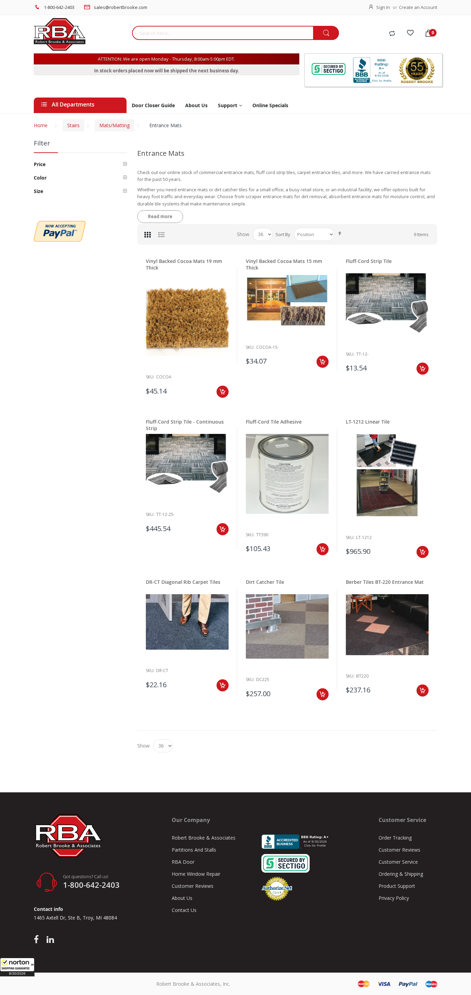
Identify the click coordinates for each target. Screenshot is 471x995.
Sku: (150, 377)
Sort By (282, 234)
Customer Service (398, 862)
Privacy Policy (394, 898)
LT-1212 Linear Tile (368, 421)
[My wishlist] (410, 34)
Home (41, 125)
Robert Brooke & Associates (204, 837)
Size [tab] (38, 191)
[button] (17, 967)
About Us (182, 898)
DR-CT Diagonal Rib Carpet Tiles (183, 582)
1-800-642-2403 (59, 7)
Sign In (383, 7)
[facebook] (38, 940)
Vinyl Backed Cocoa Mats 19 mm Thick (184, 264)
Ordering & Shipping (401, 874)
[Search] (326, 33)
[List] (161, 234)
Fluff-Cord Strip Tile (369, 261)
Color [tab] (40, 177)
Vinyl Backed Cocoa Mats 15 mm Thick (284, 264)
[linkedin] (50, 940)
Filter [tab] (42, 143)
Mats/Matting (114, 125)
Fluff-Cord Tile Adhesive (274, 421)
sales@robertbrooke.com (120, 7)
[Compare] (392, 34)
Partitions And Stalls (194, 849)
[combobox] (222, 33)
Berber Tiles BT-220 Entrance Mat (385, 582)
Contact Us (184, 910)
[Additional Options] (60, 224)
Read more (160, 216)
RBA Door (183, 862)
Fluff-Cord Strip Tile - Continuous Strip (185, 424)
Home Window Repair (196, 874)
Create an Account (418, 7)
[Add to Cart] (223, 392)
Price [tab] (40, 164)
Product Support (397, 886)
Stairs (73, 125)
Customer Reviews (192, 886)
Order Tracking (395, 837)
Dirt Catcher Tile (265, 582)
